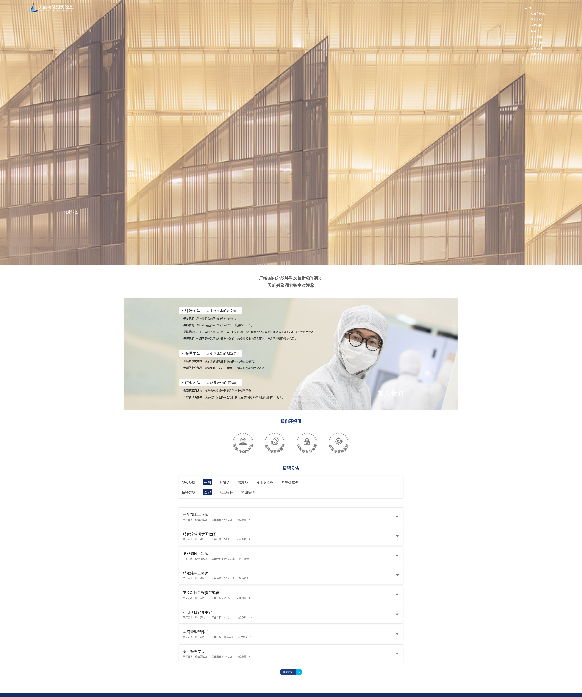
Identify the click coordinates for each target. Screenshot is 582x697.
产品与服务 (538, 42)
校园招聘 (248, 492)
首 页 (528, 8)
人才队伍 (536, 25)
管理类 (243, 482)
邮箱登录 (536, 54)
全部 (207, 482)
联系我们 (536, 48)
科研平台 (536, 31)
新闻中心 (536, 19)
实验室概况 (538, 13)
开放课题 (536, 37)
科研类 (224, 482)
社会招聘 (226, 492)
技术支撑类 (264, 482)
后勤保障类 (290, 482)
